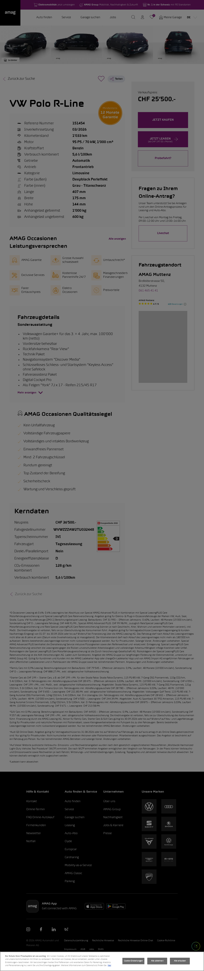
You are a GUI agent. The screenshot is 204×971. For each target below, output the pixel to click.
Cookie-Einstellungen (133, 961)
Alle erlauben (180, 961)
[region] (102, 961)
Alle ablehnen (157, 961)
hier (109, 966)
